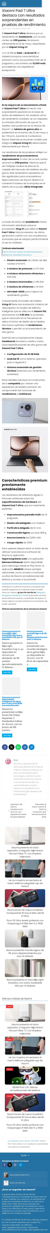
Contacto (23, 1227)
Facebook (16, 595)
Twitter (26, 595)
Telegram (41, 592)
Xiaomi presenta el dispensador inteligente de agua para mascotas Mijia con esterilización (12, 701)
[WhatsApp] (18, 747)
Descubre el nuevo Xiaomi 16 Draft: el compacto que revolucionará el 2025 (39, 810)
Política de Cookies (19, 1230)
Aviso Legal (7, 1227)
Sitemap (15, 1227)
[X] (11, 747)
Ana (16, 760)
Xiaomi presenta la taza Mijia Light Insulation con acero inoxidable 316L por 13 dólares (12, 635)
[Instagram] (15, 1164)
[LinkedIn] (25, 747)
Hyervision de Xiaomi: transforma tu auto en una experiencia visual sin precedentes (18, 810)
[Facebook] (5, 747)
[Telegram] (31, 747)
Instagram (6, 595)
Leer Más (7, 672)
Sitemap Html (42, 1230)
